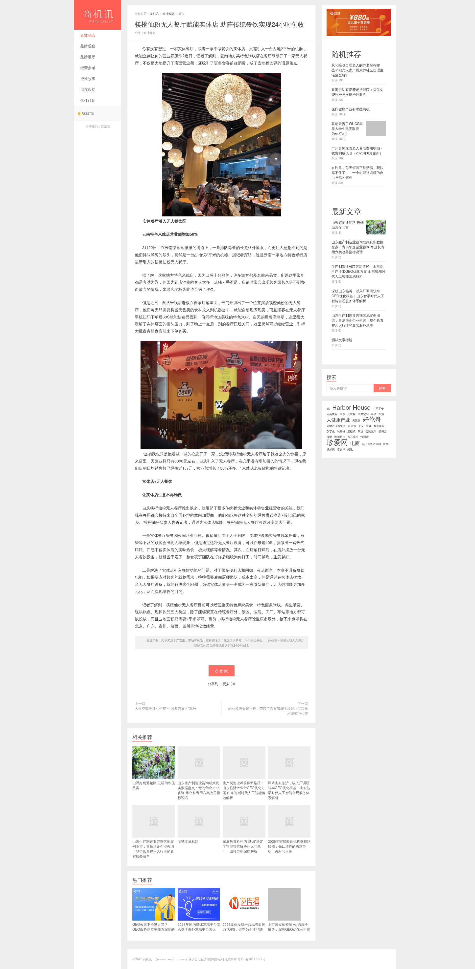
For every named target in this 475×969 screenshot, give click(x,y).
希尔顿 (352, 426)
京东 (342, 414)
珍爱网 (337, 441)
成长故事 (87, 78)
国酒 (381, 414)
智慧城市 (370, 431)
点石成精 (352, 437)
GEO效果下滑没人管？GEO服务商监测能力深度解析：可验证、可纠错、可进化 (153, 932)
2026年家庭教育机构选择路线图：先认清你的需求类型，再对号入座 (289, 846)
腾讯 (350, 449)
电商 (355, 443)
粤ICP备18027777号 (251, 959)
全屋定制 (363, 414)
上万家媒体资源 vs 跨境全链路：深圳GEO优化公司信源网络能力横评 (289, 929)
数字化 (331, 431)
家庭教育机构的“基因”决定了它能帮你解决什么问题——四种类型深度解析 (243, 846)
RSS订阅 (88, 113)
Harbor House (351, 407)
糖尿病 (331, 449)
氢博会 (383, 431)
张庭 (368, 426)
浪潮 (329, 437)
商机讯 (97, 15)
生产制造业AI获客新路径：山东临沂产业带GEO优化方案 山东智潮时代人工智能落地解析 (244, 790)
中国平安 (378, 408)
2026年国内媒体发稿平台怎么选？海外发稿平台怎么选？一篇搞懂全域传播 (199, 929)
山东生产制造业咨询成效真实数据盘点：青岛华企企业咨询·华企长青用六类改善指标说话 (199, 790)
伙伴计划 (87, 100)
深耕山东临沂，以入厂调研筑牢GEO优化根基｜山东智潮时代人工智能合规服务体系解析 (289, 790)
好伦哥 (372, 419)
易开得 (341, 431)
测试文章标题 (188, 841)
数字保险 (379, 426)
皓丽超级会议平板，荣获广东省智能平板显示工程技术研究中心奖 (268, 711)
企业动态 (87, 35)
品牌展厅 (87, 56)
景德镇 (351, 431)
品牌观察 (87, 45)
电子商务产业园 (371, 444)
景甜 (360, 431)
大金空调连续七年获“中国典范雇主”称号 (165, 708)
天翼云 (356, 420)
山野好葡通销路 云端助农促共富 (153, 785)
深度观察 (87, 89)
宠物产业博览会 (336, 426)
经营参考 (87, 67)
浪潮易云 (339, 437)
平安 (361, 426)
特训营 (364, 437)
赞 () (223, 670)
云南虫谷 (332, 414)
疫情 (386, 444)
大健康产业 (338, 419)
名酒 (373, 414)
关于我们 (92, 126)
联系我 (105, 126)
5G (328, 408)
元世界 (351, 414)
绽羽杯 (341, 449)
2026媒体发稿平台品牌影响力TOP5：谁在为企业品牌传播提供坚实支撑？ (244, 929)
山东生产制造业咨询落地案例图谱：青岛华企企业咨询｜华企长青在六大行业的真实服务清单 (153, 849)
